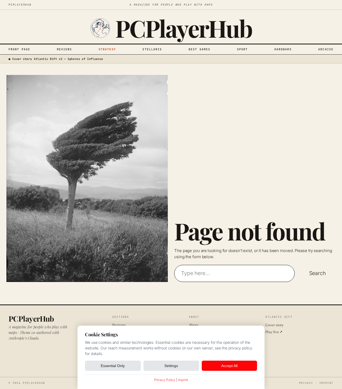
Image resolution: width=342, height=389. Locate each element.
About (193, 325)
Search (317, 273)
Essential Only (113, 366)
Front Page (19, 49)
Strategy (107, 49)
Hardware (283, 49)
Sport (242, 49)
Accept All (229, 366)
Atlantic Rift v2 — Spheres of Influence (68, 59)
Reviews (64, 49)
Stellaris (152, 49)
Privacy (306, 383)
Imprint (326, 383)
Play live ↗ (273, 332)
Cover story (274, 325)
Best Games (199, 49)
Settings (171, 366)
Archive (325, 49)
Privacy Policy (165, 380)
